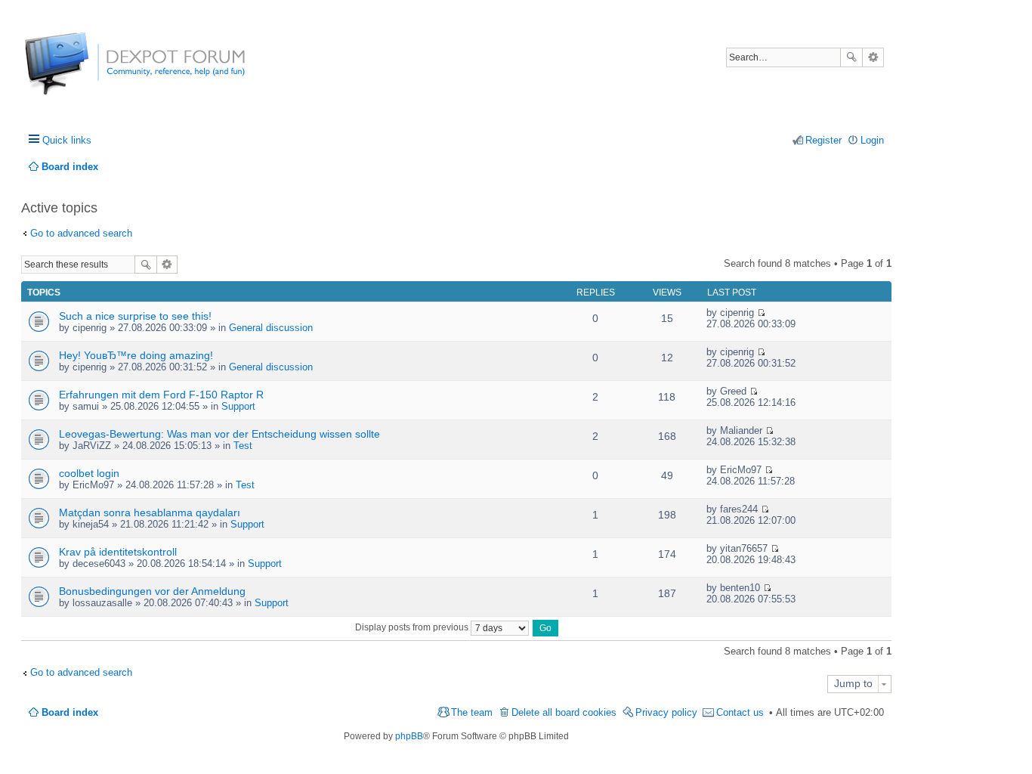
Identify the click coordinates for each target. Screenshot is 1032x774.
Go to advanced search (81, 233)
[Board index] (81, 71)
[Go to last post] (761, 312)
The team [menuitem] (472, 712)
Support (238, 406)
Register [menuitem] (823, 140)
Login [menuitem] (872, 140)
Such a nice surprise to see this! (135, 316)
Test (242, 445)
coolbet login (89, 473)
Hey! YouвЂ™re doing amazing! (136, 355)
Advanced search (873, 57)
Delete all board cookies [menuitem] (563, 712)
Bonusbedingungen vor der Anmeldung (152, 591)
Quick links (66, 140)
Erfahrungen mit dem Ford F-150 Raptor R (161, 395)
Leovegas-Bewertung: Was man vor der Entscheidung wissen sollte (219, 434)
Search (851, 57)
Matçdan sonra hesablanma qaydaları (149, 512)
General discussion (271, 327)
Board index (70, 712)
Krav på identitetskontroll (118, 552)
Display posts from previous (413, 627)
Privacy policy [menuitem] (666, 712)
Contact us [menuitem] (740, 712)
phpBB (409, 736)
